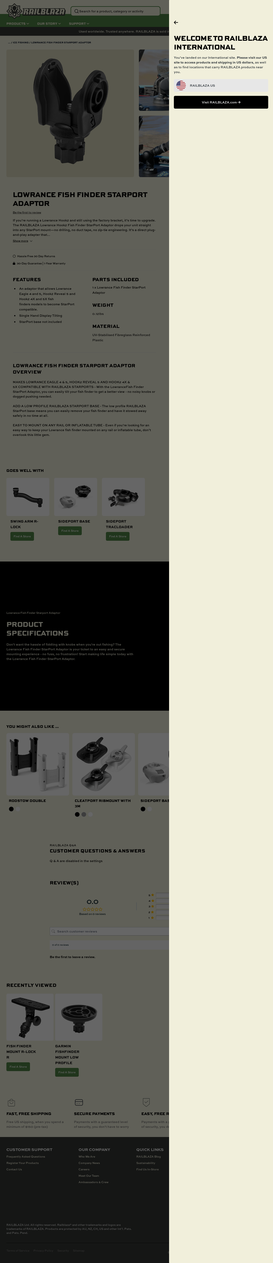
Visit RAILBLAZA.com (220, 102)
